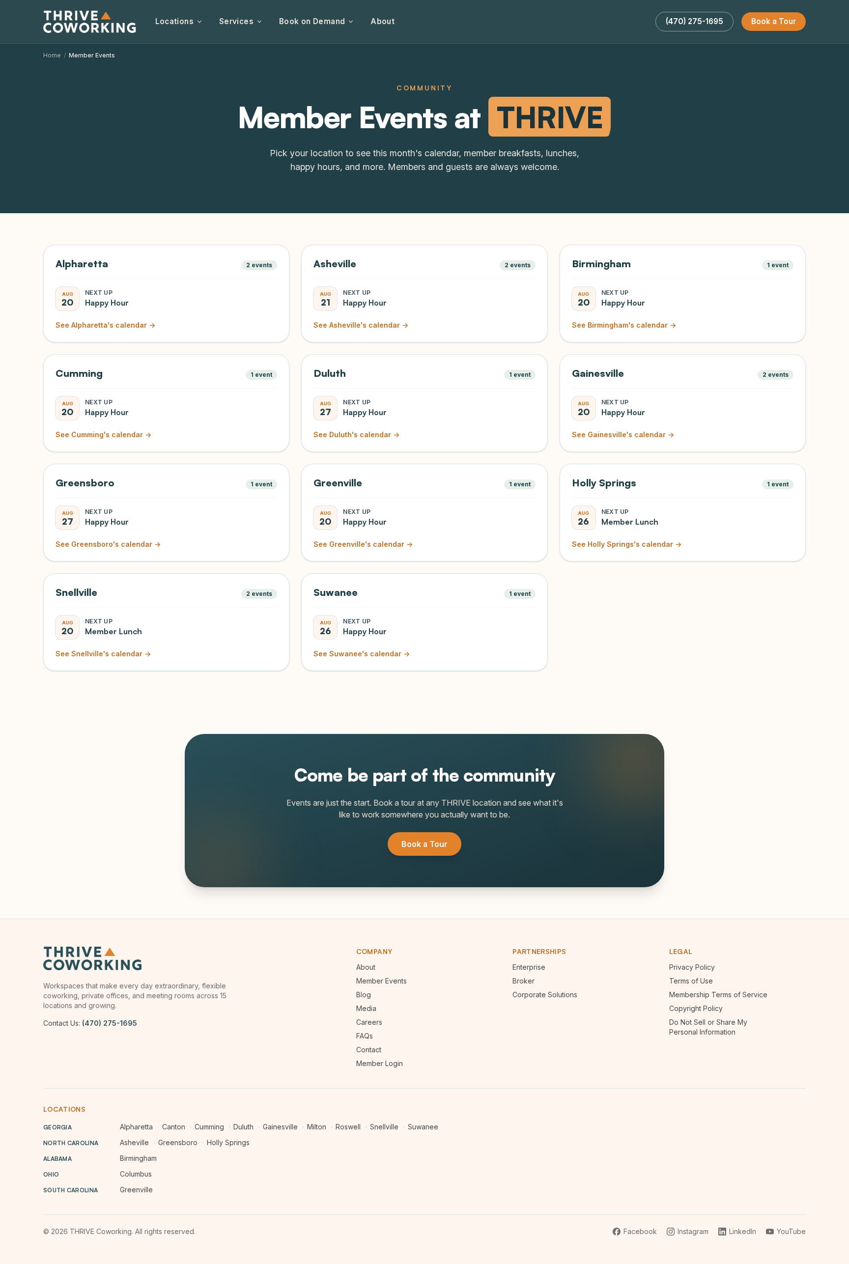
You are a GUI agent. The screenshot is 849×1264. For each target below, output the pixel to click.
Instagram (693, 1231)
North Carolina (70, 1143)
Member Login (379, 1063)
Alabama (57, 1158)
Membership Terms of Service (718, 994)
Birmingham (138, 1158)
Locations (174, 21)
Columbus (136, 1174)
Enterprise (528, 967)
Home (52, 55)
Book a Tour (773, 21)
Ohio (51, 1174)
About (382, 21)
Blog (363, 994)
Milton (316, 1127)
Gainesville (280, 1127)
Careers (369, 1022)
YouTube (791, 1231)
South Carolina (70, 1190)
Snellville (384, 1127)
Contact (368, 1049)
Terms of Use (691, 981)
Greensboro (178, 1142)
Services (236, 21)
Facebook (640, 1231)
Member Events (381, 981)
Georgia (57, 1127)
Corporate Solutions (544, 994)
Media (366, 1008)
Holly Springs (228, 1142)
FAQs (364, 1036)
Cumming (209, 1127)
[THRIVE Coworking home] (91, 21)
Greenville (136, 1189)
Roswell (348, 1127)
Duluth (243, 1127)
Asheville (134, 1142)
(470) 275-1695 (109, 1023)
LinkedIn (742, 1231)
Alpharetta (136, 1127)
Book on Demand (312, 21)
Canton (173, 1127)
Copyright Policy (696, 1008)
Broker (523, 981)
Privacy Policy (692, 967)
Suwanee (423, 1127)
